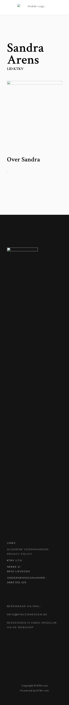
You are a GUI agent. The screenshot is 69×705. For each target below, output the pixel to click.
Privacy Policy (19, 553)
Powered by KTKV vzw (34, 690)
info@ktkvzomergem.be (27, 614)
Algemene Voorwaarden (28, 549)
